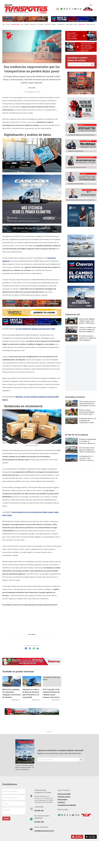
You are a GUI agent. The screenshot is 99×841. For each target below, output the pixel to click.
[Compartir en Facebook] (26, 648)
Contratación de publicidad (67, 805)
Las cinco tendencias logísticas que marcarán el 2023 (35, 329)
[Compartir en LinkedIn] (37, 648)
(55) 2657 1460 (39, 822)
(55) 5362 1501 (39, 810)
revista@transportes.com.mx (44, 831)
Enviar (6, 818)
